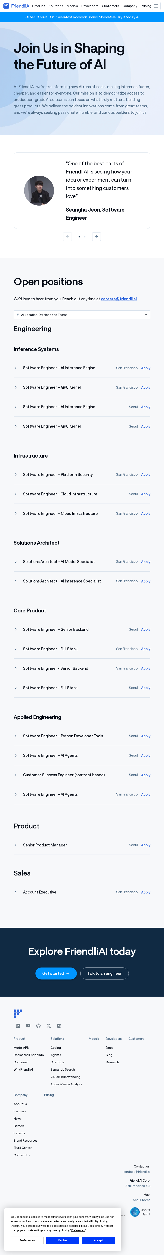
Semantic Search (63, 1069)
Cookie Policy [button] (95, 1225)
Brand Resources (25, 1140)
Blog (109, 1055)
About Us (20, 1104)
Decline (62, 1240)
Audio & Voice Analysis (66, 1084)
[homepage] (82, 1013)
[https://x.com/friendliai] (48, 1025)
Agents (56, 1055)
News (17, 1118)
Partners (20, 1111)
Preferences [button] (78, 1230)
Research (112, 1062)
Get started (53, 973)
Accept (98, 1240)
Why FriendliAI (23, 1069)
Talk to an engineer (104, 973)
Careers (19, 1126)
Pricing (146, 6)
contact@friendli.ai (136, 1172)
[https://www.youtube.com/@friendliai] (28, 1025)
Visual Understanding (65, 1077)
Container (21, 1062)
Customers (110, 6)
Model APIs (21, 1047)
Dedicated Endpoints (29, 1055)
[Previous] (67, 236)
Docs (109, 1047)
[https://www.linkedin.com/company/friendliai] (18, 1025)
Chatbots (57, 1062)
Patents (19, 1133)
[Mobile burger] (156, 6)
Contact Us (22, 1155)
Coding (56, 1047)
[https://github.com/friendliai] (38, 1025)
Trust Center (23, 1148)
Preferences (27, 1240)
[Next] (96, 236)
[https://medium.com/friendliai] (59, 1025)
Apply (145, 368)
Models (72, 6)
